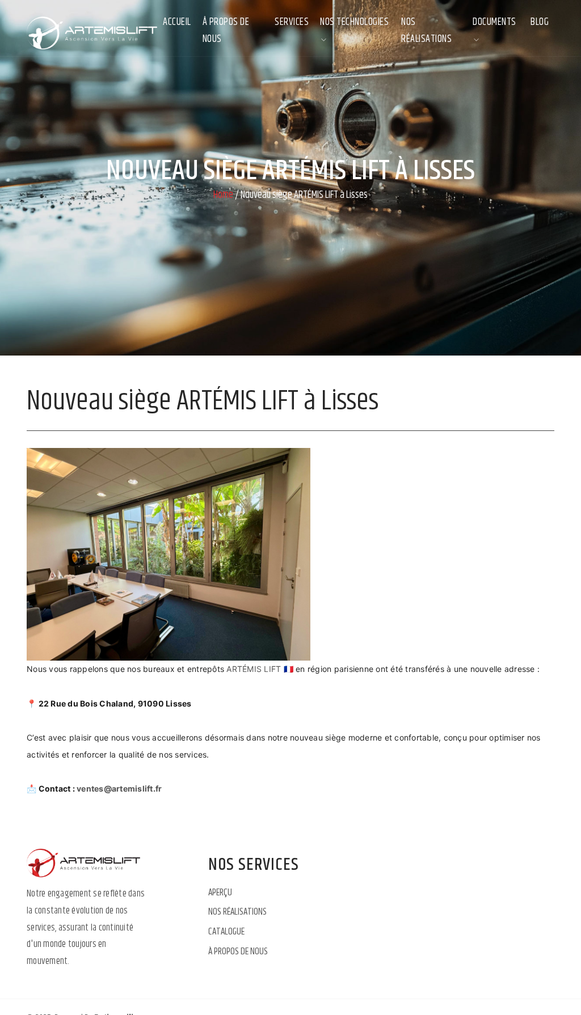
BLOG (540, 22)
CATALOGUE (226, 931)
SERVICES (292, 22)
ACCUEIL (177, 22)
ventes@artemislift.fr (119, 788)
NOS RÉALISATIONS (426, 30)
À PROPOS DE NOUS (238, 951)
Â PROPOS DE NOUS (226, 30)
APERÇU (220, 892)
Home (223, 195)
